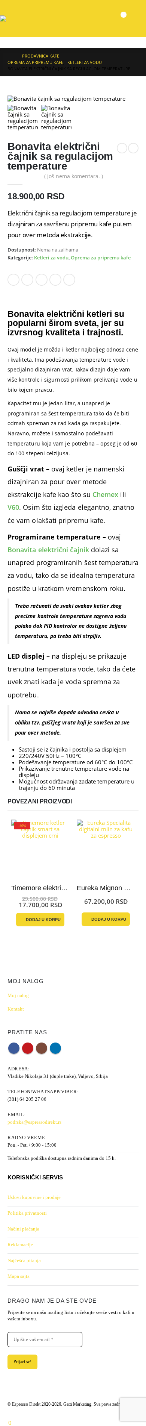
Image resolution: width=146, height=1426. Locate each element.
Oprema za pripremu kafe (101, 258)
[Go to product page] (106, 849)
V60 (13, 507)
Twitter (27, 280)
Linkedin (55, 1048)
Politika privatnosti (27, 1213)
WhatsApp (69, 280)
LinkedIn (42, 280)
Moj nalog (18, 995)
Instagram (41, 1048)
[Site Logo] (15, 18)
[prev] (122, 148)
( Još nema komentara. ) (73, 176)
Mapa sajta (18, 1276)
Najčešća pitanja (24, 1260)
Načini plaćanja (23, 1229)
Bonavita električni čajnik (48, 549)
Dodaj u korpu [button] (43, 919)
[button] (137, 18)
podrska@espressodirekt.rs (34, 1122)
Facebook (13, 280)
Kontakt (15, 1009)
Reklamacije (20, 1244)
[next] (133, 148)
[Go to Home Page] (9, 56)
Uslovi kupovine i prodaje (34, 1197)
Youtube (27, 1048)
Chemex (105, 494)
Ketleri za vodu (51, 258)
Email (55, 280)
